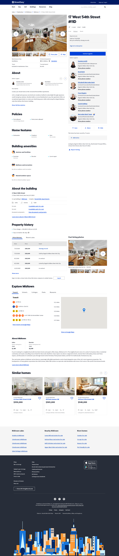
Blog (50, 7)
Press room (17, 476)
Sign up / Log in (103, 2)
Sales (13, 12)
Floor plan (54, 54)
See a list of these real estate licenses (66, 505)
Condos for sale (82, 435)
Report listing (75, 150)
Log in (59, 278)
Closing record (43, 248)
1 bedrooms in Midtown (19, 439)
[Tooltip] (28, 233)
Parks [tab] (44, 292)
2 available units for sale (36, 206)
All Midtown (28, 12)
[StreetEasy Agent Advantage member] (94, 114)
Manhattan (20, 12)
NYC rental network (19, 474)
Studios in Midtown (18, 435)
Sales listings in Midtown (19, 451)
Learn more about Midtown (20, 365)
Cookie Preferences (37, 469)
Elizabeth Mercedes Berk (86, 82)
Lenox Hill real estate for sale (54, 435)
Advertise (93, 2)
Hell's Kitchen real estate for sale (55, 443)
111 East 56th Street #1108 (22, 399)
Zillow (50, 510)
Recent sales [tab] (30, 237)
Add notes (76, 138)
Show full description (18, 105)
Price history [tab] (17, 237)
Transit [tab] (15, 292)
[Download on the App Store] (90, 463)
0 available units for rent (36, 209)
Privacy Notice (35, 471)
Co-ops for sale (82, 439)
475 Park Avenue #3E (52, 399)
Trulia (55, 510)
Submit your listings (19, 469)
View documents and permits (38, 212)
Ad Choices (35, 474)
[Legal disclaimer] (49, 61)
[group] (27, 396)
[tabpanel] (39, 257)
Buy (19, 7)
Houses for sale (82, 443)
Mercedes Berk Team (85, 114)
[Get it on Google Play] (90, 467)
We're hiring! (17, 464)
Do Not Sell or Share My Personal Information (43, 467)
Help (33, 462)
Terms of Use (35, 464)
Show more (15, 273)
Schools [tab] (24, 292)
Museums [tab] (53, 292)
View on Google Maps (67, 332)
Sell (25, 7)
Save (75, 128)
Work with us (17, 471)
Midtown (36, 12)
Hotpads (61, 510)
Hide (101, 128)
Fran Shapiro (82, 93)
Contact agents (88, 54)
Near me (16, 483)
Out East (67, 510)
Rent (13, 7)
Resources (42, 7)
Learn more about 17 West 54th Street (23, 217)
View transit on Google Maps (21, 324)
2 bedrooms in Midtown (19, 443)
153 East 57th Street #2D (86, 399)
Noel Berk (81, 72)
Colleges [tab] (35, 292)
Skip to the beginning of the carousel (59, 417)
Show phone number (84, 68)
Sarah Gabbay (82, 104)
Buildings (33, 7)
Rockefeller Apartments (42, 199)
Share (89, 128)
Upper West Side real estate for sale (56, 447)
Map (64, 54)
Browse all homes (19, 481)
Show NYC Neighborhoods (24, 489)
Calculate (54, 61)
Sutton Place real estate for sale (55, 439)
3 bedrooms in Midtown (19, 447)
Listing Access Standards (38, 476)
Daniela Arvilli (82, 61)
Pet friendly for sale (83, 447)
